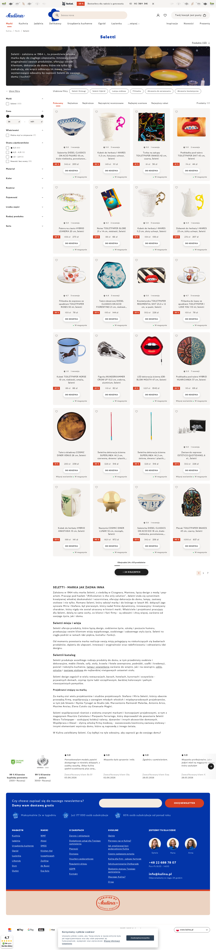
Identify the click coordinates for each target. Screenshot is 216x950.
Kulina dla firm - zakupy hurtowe (125, 859)
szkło (159, 667)
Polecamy (58, 103)
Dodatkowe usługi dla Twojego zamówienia (85, 842)
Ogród (15, 851)
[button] (131, 104)
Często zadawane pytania (121, 854)
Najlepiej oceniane (137, 103)
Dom (14, 866)
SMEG (43, 846)
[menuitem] (9, 24)
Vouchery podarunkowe (81, 859)
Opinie (111, 836)
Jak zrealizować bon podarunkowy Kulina (118, 847)
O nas (111, 882)
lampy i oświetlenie (98, 667)
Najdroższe (88, 103)
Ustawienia (67, 944)
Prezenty (205, 24)
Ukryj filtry (14, 91)
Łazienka (16, 856)
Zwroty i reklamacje (79, 836)
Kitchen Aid (46, 851)
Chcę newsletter (184, 803)
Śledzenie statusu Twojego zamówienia (121, 870)
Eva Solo (45, 871)
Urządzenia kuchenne (23, 846)
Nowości (189, 24)
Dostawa (73, 854)
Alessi (43, 841)
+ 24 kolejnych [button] (131, 572)
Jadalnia (16, 841)
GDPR (72, 869)
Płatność (73, 849)
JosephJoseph (47, 856)
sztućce (57, 670)
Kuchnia (16, 836)
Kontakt (73, 874)
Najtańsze (73, 103)
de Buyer (45, 866)
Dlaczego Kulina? (117, 877)
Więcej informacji (112, 941)
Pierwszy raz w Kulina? (119, 841)
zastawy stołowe (73, 670)
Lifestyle (16, 861)
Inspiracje (172, 24)
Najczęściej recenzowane (111, 103)
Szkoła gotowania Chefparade (123, 864)
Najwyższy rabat (159, 103)
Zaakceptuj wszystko (140, 938)
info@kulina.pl (160, 874)
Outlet (15, 871)
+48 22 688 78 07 (162, 862)
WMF (43, 836)
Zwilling (44, 861)
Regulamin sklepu (78, 864)
